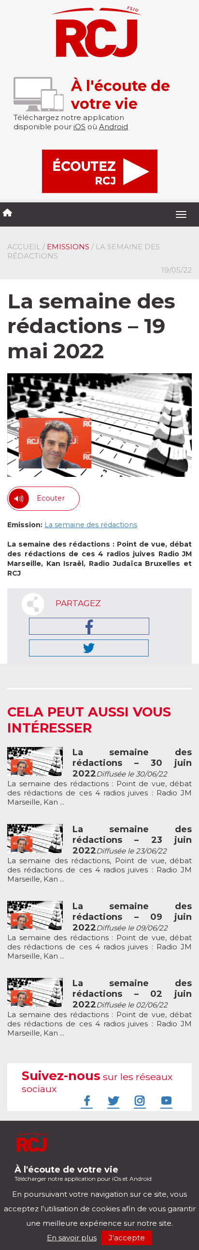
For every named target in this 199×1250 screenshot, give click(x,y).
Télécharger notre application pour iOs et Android (83, 1173)
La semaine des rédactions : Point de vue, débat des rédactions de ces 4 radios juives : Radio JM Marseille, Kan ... (99, 777)
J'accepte (127, 1237)
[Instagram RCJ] (138, 1100)
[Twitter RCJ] (112, 1100)
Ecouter (51, 498)
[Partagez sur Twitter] (89, 648)
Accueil (24, 246)
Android (113, 126)
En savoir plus (72, 1237)
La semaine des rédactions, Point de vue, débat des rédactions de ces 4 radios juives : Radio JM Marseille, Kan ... (99, 854)
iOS (79, 126)
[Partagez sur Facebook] (89, 626)
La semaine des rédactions (90, 524)
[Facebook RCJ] (85, 1100)
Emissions (68, 246)
